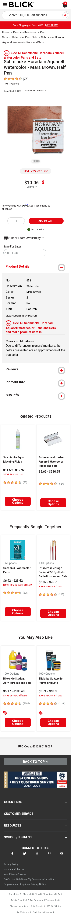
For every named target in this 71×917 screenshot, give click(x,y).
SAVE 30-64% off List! (50, 586)
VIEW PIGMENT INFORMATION (21, 315)
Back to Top (34, 762)
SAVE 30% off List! (13, 474)
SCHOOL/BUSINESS (18, 837)
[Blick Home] (21, 5)
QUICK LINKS (13, 802)
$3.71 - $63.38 (48, 691)
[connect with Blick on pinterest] (49, 856)
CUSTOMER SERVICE (18, 814)
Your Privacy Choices (15, 874)
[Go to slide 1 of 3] (33, 161)
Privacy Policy (11, 864)
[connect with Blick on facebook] (12, 856)
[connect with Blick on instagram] (37, 856)
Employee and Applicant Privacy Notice (25, 884)
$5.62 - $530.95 (49, 471)
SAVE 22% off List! (35, 171)
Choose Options (17, 501)
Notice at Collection (14, 869)
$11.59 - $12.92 (13, 470)
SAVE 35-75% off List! (50, 695)
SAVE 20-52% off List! (15, 695)
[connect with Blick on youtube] (62, 856)
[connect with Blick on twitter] (24, 856)
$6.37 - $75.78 (48, 582)
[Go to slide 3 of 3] (38, 161)
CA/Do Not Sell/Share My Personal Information (29, 879)
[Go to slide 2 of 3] (35, 161)
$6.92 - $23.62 (13, 580)
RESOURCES (12, 825)
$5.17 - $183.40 (13, 691)
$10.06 (31, 182)
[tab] (35, 266)
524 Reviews (11, 84)
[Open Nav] (5, 4)
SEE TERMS (52, 25)
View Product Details (35, 91)
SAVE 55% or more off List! (17, 585)
